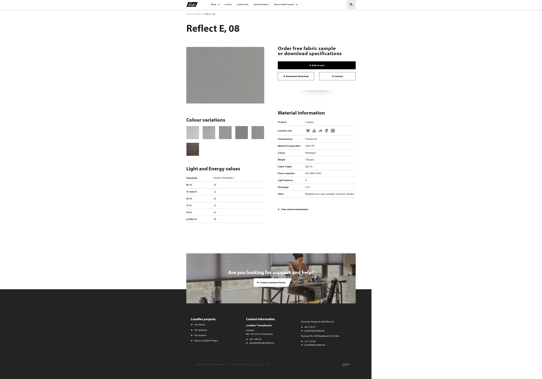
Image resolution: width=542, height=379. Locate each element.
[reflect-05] (209, 132)
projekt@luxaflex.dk (314, 330)
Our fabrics (199, 324)
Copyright (256, 364)
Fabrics (198, 14)
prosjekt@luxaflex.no (315, 344)
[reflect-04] (192, 132)
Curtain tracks (243, 4)
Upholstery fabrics (261, 4)
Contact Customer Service (272, 282)
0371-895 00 (255, 339)
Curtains (228, 4)
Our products (200, 330)
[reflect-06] (225, 132)
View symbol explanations (294, 209)
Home (189, 14)
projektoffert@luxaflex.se (262, 342)
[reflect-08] (257, 132)
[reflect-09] (192, 149)
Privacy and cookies (237, 364)
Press (267, 364)
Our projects (200, 335)
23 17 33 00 (310, 341)
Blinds (213, 4)
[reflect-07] (241, 132)
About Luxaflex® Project (206, 340)
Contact (338, 76)
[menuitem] (215, 4)
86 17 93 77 (310, 327)
